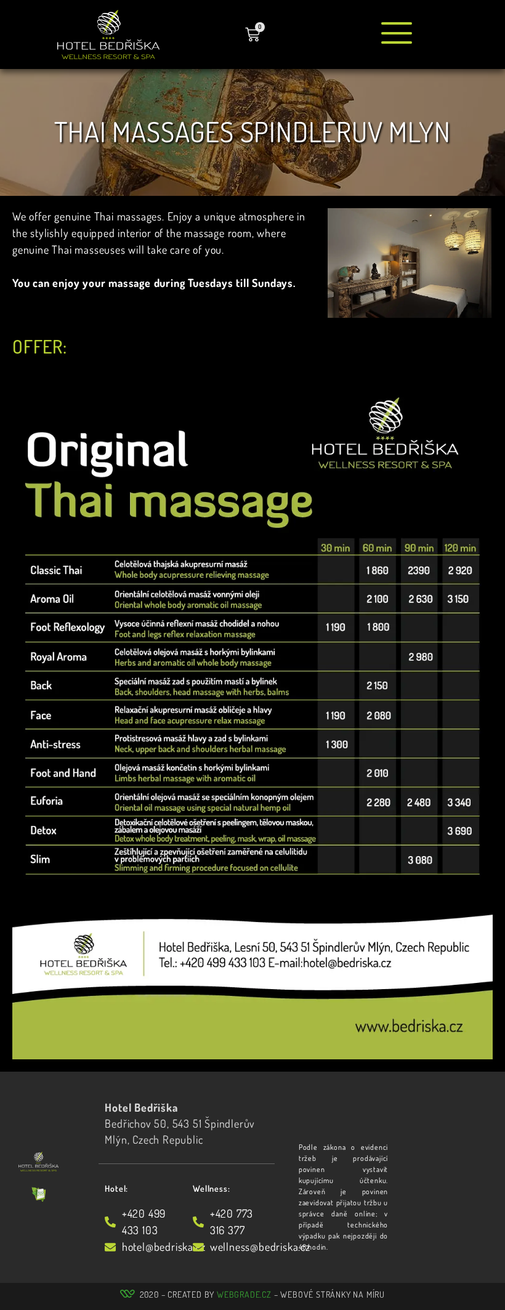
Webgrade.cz (244, 1294)
